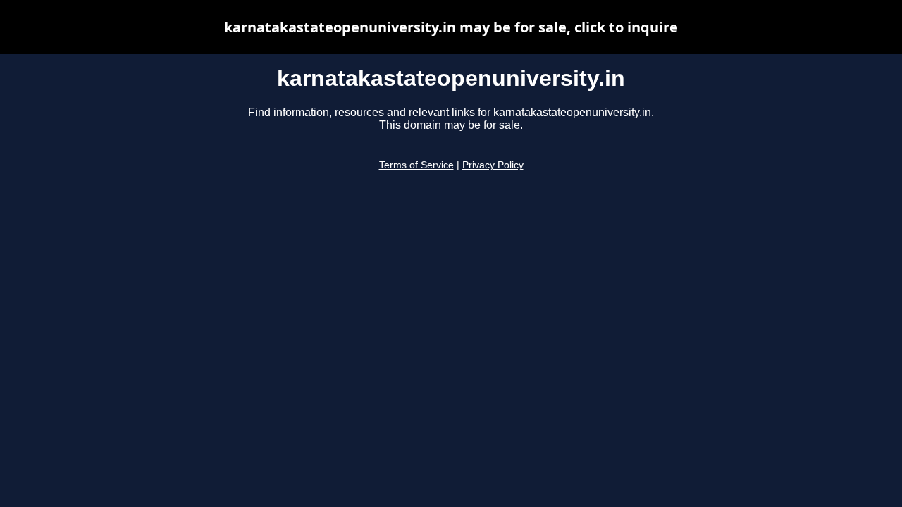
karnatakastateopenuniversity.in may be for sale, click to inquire (451, 27)
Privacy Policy (493, 165)
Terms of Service (416, 165)
